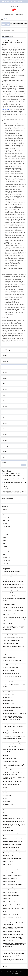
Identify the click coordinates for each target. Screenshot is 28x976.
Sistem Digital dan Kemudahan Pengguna (12, 784)
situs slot (5, 389)
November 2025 (6, 526)
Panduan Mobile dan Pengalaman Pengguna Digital (14, 713)
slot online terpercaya (8, 830)
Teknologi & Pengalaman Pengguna (11, 895)
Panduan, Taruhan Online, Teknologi (11, 741)
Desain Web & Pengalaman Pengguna (11, 590)
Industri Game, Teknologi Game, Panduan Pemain (14, 646)
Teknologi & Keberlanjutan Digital (10, 887)
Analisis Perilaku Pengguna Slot (10, 574)
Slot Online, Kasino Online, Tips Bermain (12, 844)
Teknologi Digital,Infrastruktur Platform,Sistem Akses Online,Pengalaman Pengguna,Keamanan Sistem (13, 910)
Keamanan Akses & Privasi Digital (10, 667)
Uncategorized (6, 949)
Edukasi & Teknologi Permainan (10, 593)
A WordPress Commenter (9, 501)
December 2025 (6, 523)
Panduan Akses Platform (8, 703)
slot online (5, 361)
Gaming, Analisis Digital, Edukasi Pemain (12, 632)
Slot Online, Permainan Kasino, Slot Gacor (12, 853)
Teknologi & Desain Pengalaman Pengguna (12, 875)
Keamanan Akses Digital (8, 670)
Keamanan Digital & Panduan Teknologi (12, 679)
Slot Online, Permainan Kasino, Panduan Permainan (14, 850)
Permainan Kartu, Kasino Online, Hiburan (12, 746)
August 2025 (5, 534)
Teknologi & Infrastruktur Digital (10, 878)
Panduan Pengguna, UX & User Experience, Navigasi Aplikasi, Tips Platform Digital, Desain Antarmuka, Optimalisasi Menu (14, 726)
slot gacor (5, 355)
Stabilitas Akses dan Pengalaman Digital (12, 858)
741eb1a (5, 47)
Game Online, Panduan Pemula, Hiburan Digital (13, 607)
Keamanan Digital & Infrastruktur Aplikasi (12, 676)
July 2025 (5, 537)
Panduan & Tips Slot (7, 697)
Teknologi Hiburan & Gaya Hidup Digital (12, 917)
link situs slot (6, 367)
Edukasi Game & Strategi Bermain (10, 595)
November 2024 (6, 560)
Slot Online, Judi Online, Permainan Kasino (12, 841)
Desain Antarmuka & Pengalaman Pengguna (13, 587)
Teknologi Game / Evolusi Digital (10, 914)
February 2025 (6, 551)
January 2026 (6, 520)
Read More (4, 344)
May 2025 (5, 543)
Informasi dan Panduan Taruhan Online (11, 649)
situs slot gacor (6, 400)
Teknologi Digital (6, 898)
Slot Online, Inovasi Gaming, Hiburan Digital (12, 838)
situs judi (5, 787)
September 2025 (6, 532)
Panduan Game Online (8, 710)
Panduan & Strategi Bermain (9, 694)
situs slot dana (5, 109)
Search (4, 462)
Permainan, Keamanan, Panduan (10, 761)
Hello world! (19, 501)
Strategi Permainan (7, 864)
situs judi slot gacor (7, 793)
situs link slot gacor (7, 350)
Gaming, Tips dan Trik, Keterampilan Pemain (13, 637)
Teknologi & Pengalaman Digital (10, 892)
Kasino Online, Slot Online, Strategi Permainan (13, 664)
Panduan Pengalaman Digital (9, 722)
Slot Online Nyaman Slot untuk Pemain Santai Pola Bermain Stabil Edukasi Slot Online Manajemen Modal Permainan (14, 826)
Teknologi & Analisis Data (8, 872)
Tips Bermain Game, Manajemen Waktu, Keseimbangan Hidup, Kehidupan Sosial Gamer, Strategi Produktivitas (13, 939)
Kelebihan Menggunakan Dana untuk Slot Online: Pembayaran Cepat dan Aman (13, 42)
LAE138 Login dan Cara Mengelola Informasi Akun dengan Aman (12, 1)
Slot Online (5, 815)
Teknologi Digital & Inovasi (9, 901)
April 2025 (5, 546)
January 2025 (6, 554)
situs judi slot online (7, 795)
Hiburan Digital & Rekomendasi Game (11, 640)
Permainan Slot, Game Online (9, 758)
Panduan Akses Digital (8, 700)
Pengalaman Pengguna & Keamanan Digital (12, 744)
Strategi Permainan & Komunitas (10, 867)
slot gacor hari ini (7, 812)
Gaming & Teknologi (7, 623)
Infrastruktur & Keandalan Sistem (10, 652)
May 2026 (5, 509)
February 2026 (6, 517)
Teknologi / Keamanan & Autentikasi (11, 870)
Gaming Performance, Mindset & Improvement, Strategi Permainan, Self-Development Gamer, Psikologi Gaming (13, 628)
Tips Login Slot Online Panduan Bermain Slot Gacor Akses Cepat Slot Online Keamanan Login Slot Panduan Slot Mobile (14, 945)
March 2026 (5, 515)
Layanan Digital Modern (8, 689)
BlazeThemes (15, 973)
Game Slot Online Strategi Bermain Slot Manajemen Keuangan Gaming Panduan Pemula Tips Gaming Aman (14, 619)
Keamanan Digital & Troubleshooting (11, 681)
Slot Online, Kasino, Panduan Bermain (11, 847)
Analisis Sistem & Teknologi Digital (11, 577)
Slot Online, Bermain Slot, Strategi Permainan (13, 833)
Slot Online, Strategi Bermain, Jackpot (11, 855)
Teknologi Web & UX (7, 920)
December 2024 (6, 557)
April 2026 (5, 512)
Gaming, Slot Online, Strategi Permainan (12, 635)
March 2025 (5, 549)
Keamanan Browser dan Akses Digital (11, 673)
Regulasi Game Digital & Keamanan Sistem (12, 781)
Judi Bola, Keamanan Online (9, 657)
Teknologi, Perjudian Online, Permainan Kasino (13, 934)
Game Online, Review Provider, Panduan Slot (13, 610)
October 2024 (6, 563)
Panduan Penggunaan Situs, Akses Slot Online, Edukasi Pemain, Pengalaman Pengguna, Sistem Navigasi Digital (13, 732)
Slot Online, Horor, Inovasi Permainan (11, 836)
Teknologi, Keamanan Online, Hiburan (11, 931)
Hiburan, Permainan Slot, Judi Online (11, 643)
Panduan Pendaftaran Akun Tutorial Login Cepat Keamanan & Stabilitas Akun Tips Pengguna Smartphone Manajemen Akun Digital (13, 718)
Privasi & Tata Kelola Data (8, 770)
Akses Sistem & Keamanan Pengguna (11, 571)
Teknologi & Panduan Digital (9, 889)
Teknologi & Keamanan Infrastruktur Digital (12, 884)
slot (4, 395)
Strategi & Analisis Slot (8, 861)
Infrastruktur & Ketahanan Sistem (10, 654)
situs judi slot (6, 790)
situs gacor (5, 434)
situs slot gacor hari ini (8, 804)
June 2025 (5, 540)
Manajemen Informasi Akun (9, 692)
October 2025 (6, 529)
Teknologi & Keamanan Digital (9, 881)
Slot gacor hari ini (7, 383)
